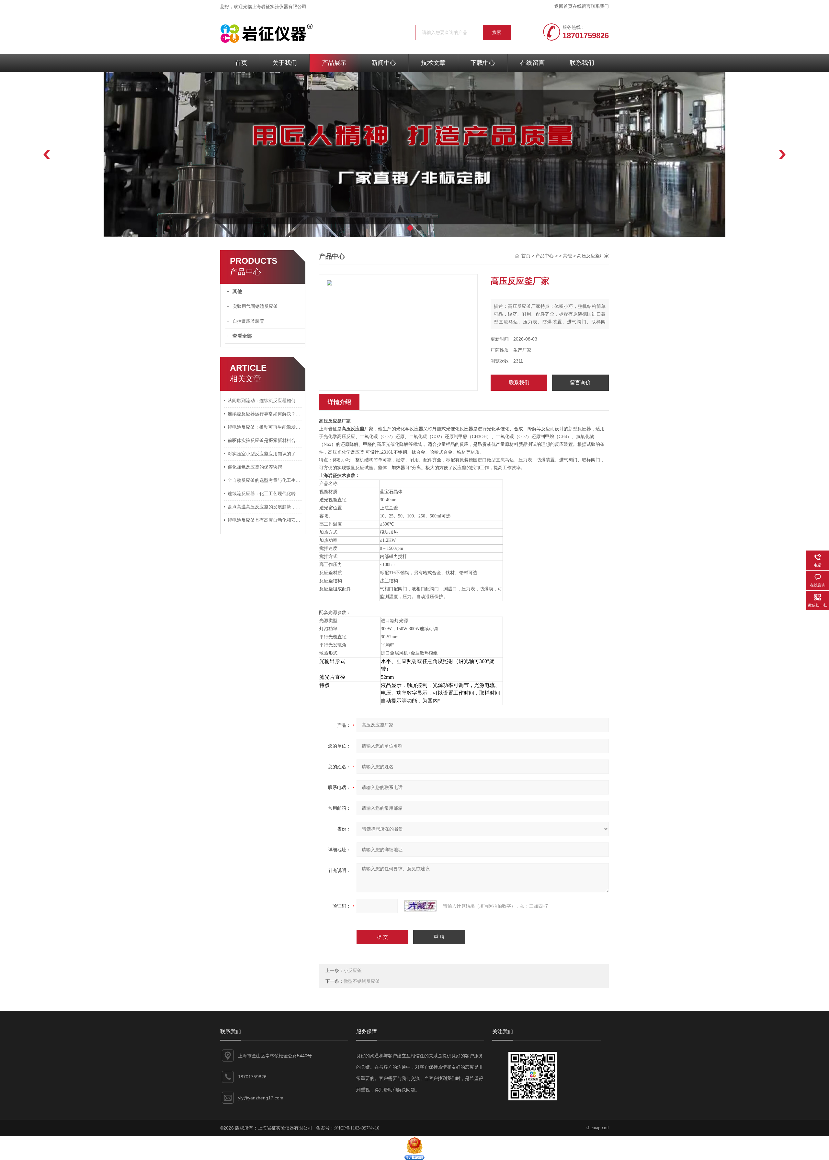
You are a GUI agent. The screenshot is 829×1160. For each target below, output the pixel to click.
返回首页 (563, 6)
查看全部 (242, 336)
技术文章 (433, 62)
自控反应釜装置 (248, 321)
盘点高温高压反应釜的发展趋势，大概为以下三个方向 (265, 507)
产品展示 (334, 62)
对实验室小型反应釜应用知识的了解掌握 (265, 453)
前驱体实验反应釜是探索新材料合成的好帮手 (265, 440)
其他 (237, 291)
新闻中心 (383, 62)
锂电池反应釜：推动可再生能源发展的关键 (265, 427)
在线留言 (582, 6)
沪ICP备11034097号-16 (356, 1128)
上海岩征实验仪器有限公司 (279, 6)
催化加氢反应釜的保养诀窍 (255, 467)
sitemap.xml (597, 1127)
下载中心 (483, 62)
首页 (241, 62)
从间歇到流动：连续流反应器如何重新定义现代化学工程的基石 (265, 400)
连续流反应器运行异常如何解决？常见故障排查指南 (265, 414)
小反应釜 (353, 970)
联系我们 (600, 6)
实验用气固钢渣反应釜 (255, 306)
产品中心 (545, 255)
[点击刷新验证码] (420, 905)
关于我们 (284, 62)
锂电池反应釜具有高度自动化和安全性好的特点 (265, 520)
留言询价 (580, 382)
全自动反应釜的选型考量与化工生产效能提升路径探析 (265, 480)
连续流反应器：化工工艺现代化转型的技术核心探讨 (265, 493)
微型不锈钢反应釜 (362, 981)
